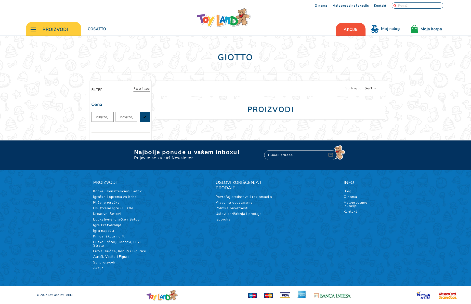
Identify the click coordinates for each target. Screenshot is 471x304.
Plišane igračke (106, 202)
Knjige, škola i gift (109, 236)
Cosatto (97, 29)
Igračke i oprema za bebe (115, 196)
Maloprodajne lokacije (351, 6)
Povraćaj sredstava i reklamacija (244, 196)
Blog (348, 191)
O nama (321, 6)
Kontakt (380, 6)
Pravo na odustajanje (234, 202)
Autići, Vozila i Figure (111, 256)
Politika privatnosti (232, 208)
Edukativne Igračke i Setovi (117, 219)
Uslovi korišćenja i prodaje (239, 213)
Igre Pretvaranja (107, 225)
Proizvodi (55, 29)
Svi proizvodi (104, 262)
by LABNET (68, 295)
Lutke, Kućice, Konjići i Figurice (119, 251)
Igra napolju (103, 230)
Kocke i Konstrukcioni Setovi (118, 191)
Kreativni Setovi (107, 213)
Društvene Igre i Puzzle (113, 208)
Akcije (98, 268)
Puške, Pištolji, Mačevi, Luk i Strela (117, 244)
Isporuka (223, 219)
